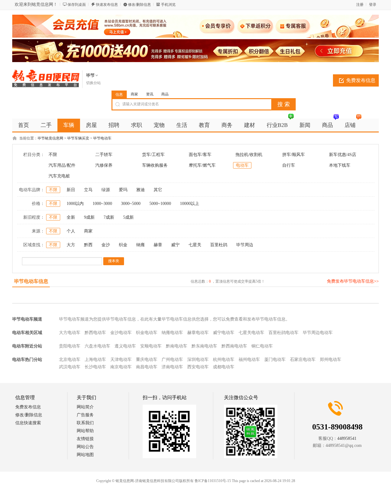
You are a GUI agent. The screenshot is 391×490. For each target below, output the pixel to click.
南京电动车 (121, 367)
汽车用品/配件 (62, 165)
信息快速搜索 (28, 423)
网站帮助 (85, 431)
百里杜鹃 (218, 245)
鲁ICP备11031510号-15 (213, 481)
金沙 (105, 245)
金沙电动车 (121, 332)
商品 (165, 94)
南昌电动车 (146, 367)
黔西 (88, 245)
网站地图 (85, 454)
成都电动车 (223, 367)
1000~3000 (102, 203)
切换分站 (93, 83)
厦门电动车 (275, 359)
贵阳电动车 (69, 346)
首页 (23, 125)
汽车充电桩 (59, 176)
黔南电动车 (176, 346)
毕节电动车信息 (31, 281)
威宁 (175, 245)
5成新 (128, 217)
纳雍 (140, 245)
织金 (123, 245)
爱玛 (123, 189)
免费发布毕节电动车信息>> (353, 281)
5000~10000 (160, 203)
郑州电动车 (330, 359)
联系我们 (85, 423)
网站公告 (85, 446)
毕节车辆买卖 (78, 138)
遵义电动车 (125, 346)
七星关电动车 (251, 332)
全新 (71, 217)
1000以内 (75, 203)
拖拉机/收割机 (249, 154)
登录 (372, 4)
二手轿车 (103, 154)
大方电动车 (69, 332)
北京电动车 (69, 359)
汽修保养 (103, 165)
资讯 (149, 94)
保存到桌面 (77, 4)
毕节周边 (244, 245)
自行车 (288, 165)
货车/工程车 (153, 154)
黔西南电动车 (234, 346)
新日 (71, 189)
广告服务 (85, 415)
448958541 (346, 438)
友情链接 (85, 438)
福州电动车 (249, 359)
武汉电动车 (69, 367)
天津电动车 (121, 359)
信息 (119, 94)
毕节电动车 (102, 138)
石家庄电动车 (303, 359)
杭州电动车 (223, 359)
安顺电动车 (151, 346)
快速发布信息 (107, 4)
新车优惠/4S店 (342, 154)
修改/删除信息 (139, 4)
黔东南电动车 (204, 346)
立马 (88, 189)
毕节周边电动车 (318, 332)
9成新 (89, 217)
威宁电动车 (223, 332)
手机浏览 (168, 4)
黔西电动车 (95, 332)
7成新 (109, 217)
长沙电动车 (95, 367)
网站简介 (85, 407)
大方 (71, 245)
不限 (53, 154)
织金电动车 (146, 332)
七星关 (194, 245)
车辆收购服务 (155, 165)
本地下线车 (339, 165)
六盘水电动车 (97, 346)
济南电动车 (172, 367)
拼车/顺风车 (293, 154)
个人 (71, 231)
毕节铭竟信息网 (50, 138)
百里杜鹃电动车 (283, 332)
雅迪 (140, 189)
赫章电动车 (198, 332)
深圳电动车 (198, 359)
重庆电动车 (146, 359)
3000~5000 (131, 203)
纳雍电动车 (172, 332)
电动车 (242, 165)
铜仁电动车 (262, 346)
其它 (158, 189)
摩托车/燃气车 (202, 165)
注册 (360, 4)
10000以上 (189, 203)
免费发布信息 (360, 80)
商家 (134, 94)
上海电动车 (95, 359)
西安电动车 (198, 367)
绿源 (105, 189)
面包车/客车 (200, 154)
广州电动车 (172, 359)
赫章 (158, 245)
